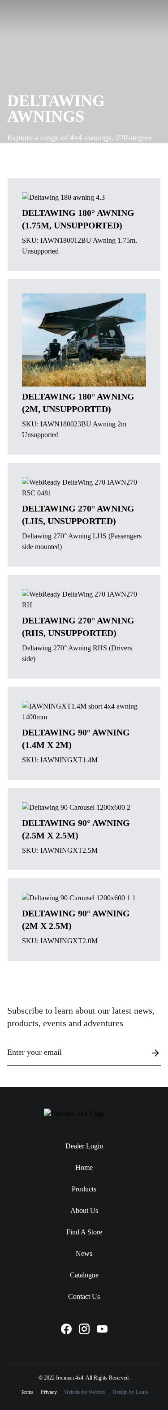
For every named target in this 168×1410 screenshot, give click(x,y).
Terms (27, 1392)
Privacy (49, 1392)
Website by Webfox (84, 1392)
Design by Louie (130, 1392)
